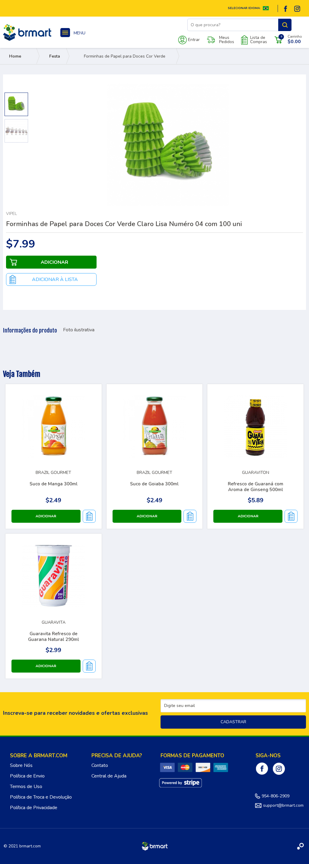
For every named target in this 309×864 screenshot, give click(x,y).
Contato (99, 765)
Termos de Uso (26, 786)
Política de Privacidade (33, 807)
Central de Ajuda (108, 776)
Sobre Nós (21, 765)
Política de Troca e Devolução (41, 797)
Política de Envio (27, 776)
